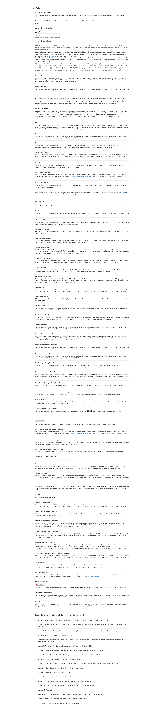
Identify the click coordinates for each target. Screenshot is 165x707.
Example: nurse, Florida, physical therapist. (48, 37)
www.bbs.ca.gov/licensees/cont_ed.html (82, 80)
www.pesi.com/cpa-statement (93, 576)
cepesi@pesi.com (121, 192)
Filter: (37, 32)
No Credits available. (41, 24)
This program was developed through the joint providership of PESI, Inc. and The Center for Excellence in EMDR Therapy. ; (82, 620)
